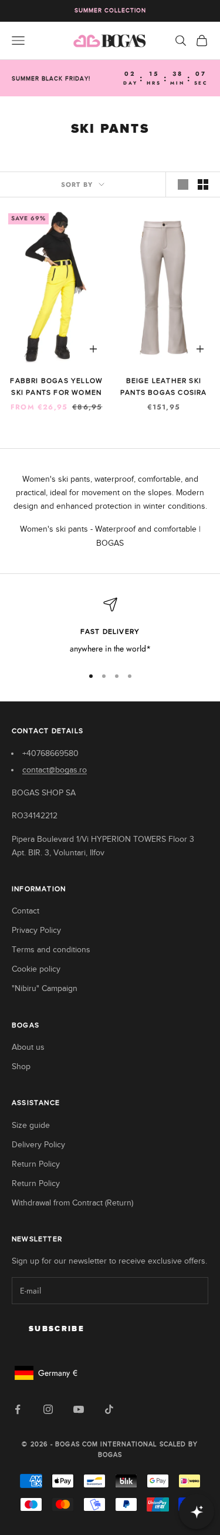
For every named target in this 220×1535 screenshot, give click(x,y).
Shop (21, 1066)
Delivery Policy (38, 1144)
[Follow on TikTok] (109, 1409)
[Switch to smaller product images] (203, 184)
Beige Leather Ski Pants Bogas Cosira (163, 387)
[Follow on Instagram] (48, 1409)
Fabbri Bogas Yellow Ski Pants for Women (56, 387)
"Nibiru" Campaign (44, 988)
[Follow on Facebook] (17, 1409)
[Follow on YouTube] (78, 1409)
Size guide (31, 1125)
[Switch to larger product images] (183, 184)
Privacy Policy (36, 930)
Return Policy (36, 1164)
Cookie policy (36, 969)
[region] (110, 626)
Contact (25, 910)
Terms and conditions (51, 949)
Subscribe (56, 1329)
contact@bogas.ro (54, 769)
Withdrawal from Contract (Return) (72, 1202)
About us (28, 1047)
